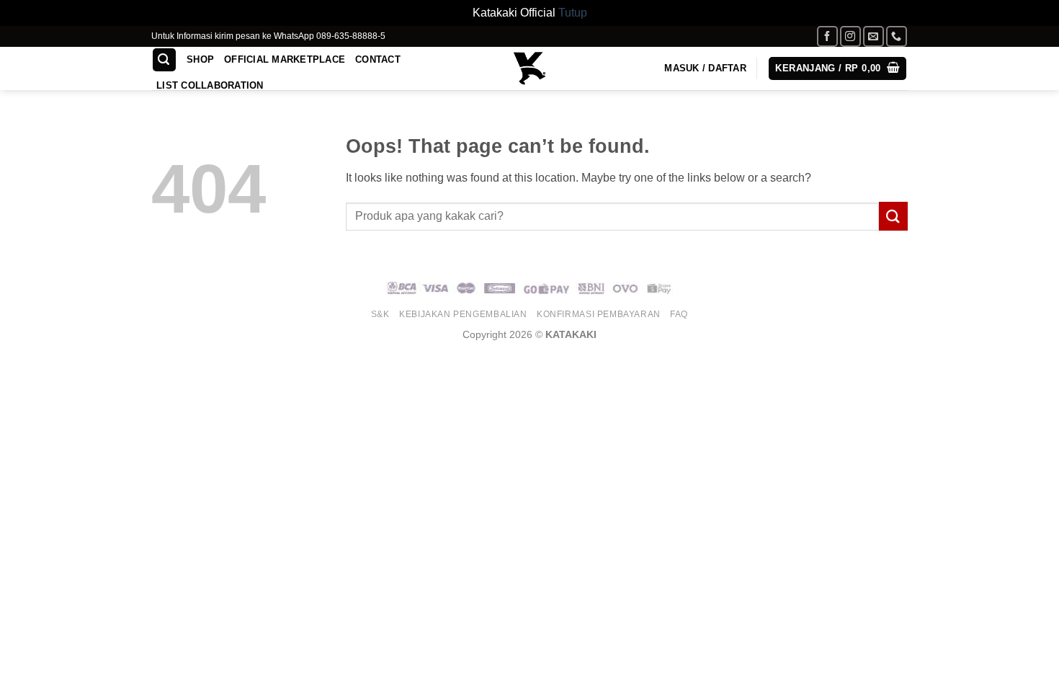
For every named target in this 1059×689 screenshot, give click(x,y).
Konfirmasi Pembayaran (599, 314)
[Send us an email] (873, 36)
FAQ (679, 314)
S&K (380, 314)
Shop (200, 59)
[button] (164, 60)
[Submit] (893, 216)
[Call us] (896, 36)
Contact (378, 59)
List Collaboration (210, 85)
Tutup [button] (572, 12)
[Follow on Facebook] (827, 36)
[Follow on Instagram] (850, 36)
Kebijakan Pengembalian (463, 314)
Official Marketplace (284, 59)
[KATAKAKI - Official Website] (529, 68)
